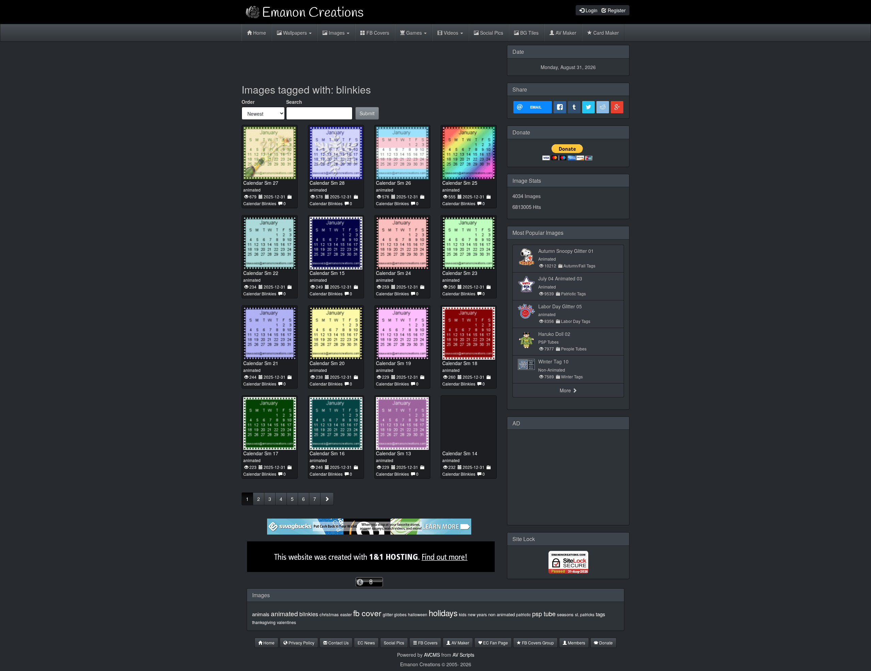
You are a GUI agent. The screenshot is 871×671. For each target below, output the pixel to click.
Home (259, 32)
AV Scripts (463, 654)
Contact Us (338, 642)
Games (414, 32)
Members (576, 642)
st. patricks (584, 614)
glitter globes (395, 614)
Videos (451, 32)
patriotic (523, 614)
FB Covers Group (537, 642)
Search (294, 101)
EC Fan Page (495, 642)
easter (346, 614)
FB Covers (377, 32)
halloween (417, 614)
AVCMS (432, 654)
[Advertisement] (369, 60)
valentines (286, 622)
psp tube (544, 613)
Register (616, 10)
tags (600, 614)
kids (462, 614)
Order (248, 101)
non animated (501, 614)
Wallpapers (295, 32)
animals (260, 614)
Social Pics (491, 32)
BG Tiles (529, 32)
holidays (443, 613)
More (566, 390)
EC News (366, 642)
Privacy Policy (300, 642)
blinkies (308, 614)
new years (477, 614)
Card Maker (605, 32)
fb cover (367, 613)
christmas (329, 614)
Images (336, 32)
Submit (367, 113)
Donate (605, 642)
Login (590, 10)
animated (284, 613)
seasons (565, 614)
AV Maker (565, 32)
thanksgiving (264, 622)
